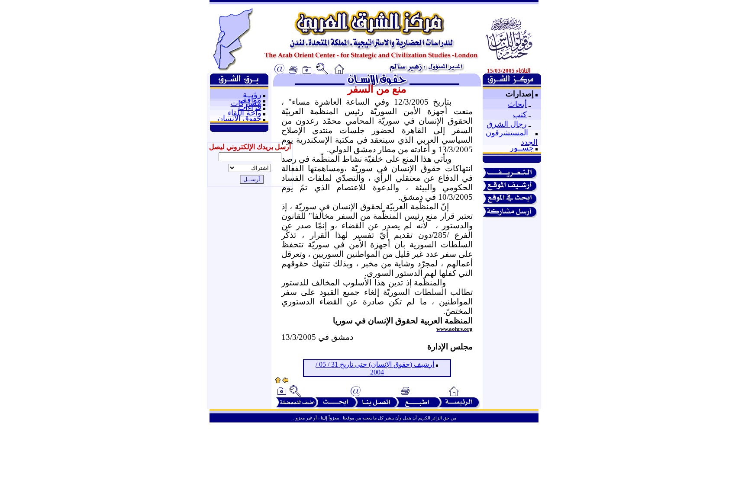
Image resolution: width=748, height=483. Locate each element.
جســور (522, 148)
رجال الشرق (507, 124)
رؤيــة (252, 94)
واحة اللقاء (244, 113)
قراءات (249, 107)
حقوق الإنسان (239, 118)
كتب (520, 114)
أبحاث (517, 104)
